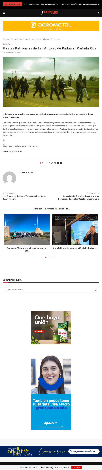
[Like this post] (44, 163)
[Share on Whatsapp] (55, 163)
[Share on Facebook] (49, 163)
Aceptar (76, 467)
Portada (6, 39)
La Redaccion (16, 52)
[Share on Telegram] (58, 163)
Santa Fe (6, 44)
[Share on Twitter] (52, 163)
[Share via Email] (61, 163)
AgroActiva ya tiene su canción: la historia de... (75, 248)
